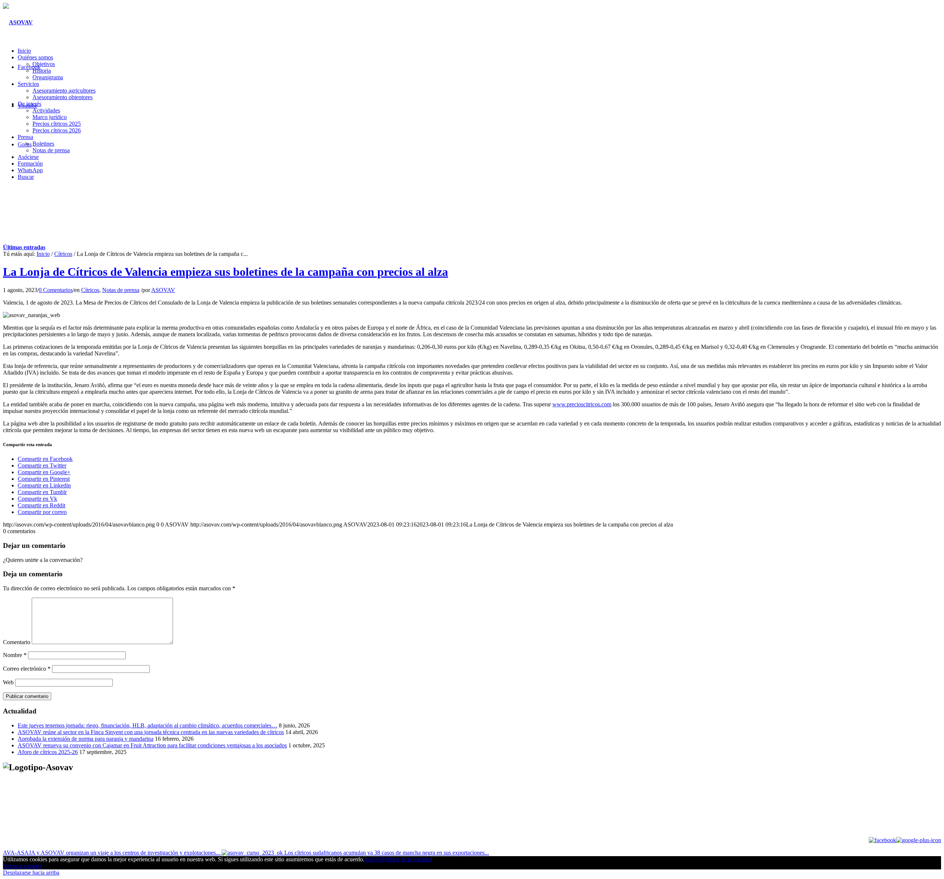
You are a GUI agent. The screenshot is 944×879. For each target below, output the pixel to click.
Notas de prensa (120, 290)
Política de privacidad (407, 859)
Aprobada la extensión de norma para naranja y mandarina (85, 739)
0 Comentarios (56, 290)
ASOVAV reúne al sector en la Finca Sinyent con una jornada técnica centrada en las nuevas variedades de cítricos (151, 732)
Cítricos (63, 254)
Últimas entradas (24, 247)
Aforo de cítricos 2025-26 (48, 752)
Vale (369, 859)
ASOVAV (163, 290)
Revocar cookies (22, 866)
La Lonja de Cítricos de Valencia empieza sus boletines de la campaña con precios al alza (225, 271)
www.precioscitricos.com (581, 404)
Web (8, 682)
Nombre (15, 655)
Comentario (16, 642)
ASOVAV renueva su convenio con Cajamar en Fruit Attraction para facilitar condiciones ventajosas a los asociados (152, 745)
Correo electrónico (27, 669)
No (378, 859)
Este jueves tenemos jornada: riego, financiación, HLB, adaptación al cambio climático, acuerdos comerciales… (147, 725)
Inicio (43, 254)
